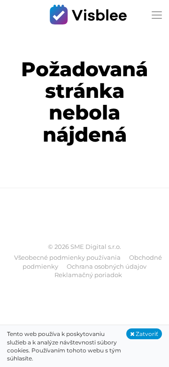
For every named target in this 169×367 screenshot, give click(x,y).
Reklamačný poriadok (88, 275)
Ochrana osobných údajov (106, 266)
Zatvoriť (146, 333)
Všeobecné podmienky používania (67, 257)
